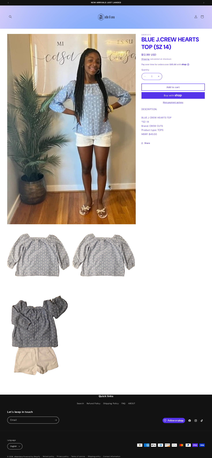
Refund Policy (94, 403)
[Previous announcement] (8, 2)
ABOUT (131, 403)
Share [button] (147, 143)
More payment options (173, 102)
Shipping (145, 59)
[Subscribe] (55, 420)
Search (80, 403)
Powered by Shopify (31, 457)
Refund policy (48, 456)
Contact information (111, 456)
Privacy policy (63, 456)
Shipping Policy (111, 403)
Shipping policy (94, 456)
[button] (10, 17)
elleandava (18, 457)
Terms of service (78, 456)
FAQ (123, 403)
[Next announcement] (204, 2)
